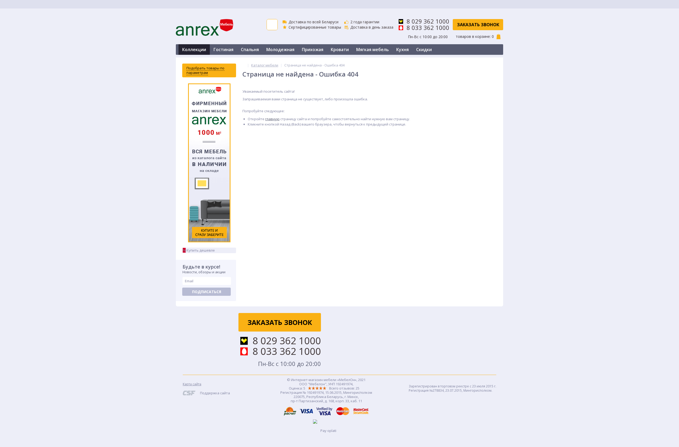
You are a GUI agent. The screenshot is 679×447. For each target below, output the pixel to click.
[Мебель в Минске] (243, 65)
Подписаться (206, 291)
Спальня (250, 49)
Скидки (424, 49)
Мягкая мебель (372, 49)
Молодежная (280, 49)
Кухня (402, 49)
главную (272, 119)
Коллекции (194, 49)
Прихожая (312, 49)
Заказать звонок (478, 25)
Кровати (340, 49)
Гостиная (223, 49)
